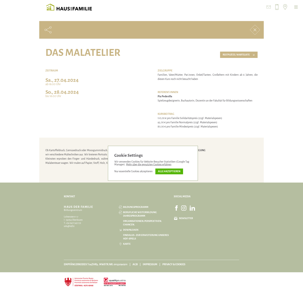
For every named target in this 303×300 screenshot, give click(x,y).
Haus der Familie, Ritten (69, 7)
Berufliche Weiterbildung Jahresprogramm (140, 214)
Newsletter (186, 218)
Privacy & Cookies (173, 264)
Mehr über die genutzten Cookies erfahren (148, 164)
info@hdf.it (69, 226)
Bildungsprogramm (135, 207)
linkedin (192, 208)
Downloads (130, 230)
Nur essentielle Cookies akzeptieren (133, 171)
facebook (176, 208)
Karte (127, 244)
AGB (135, 264)
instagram (183, 208)
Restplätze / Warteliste (236, 55)
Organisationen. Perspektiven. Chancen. (142, 223)
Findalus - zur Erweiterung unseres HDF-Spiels (146, 237)
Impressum (150, 264)
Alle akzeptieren (169, 171)
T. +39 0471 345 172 (72, 223)
